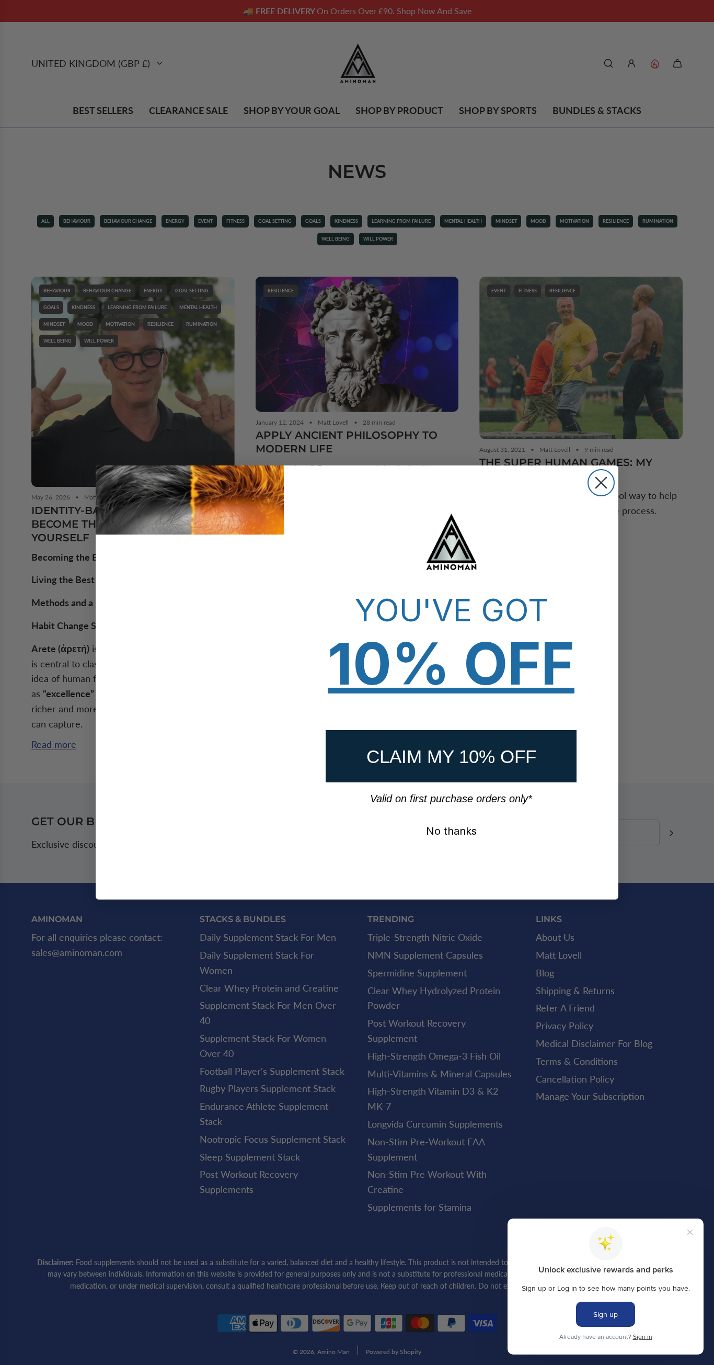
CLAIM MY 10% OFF (451, 756)
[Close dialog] (601, 483)
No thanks (451, 831)
